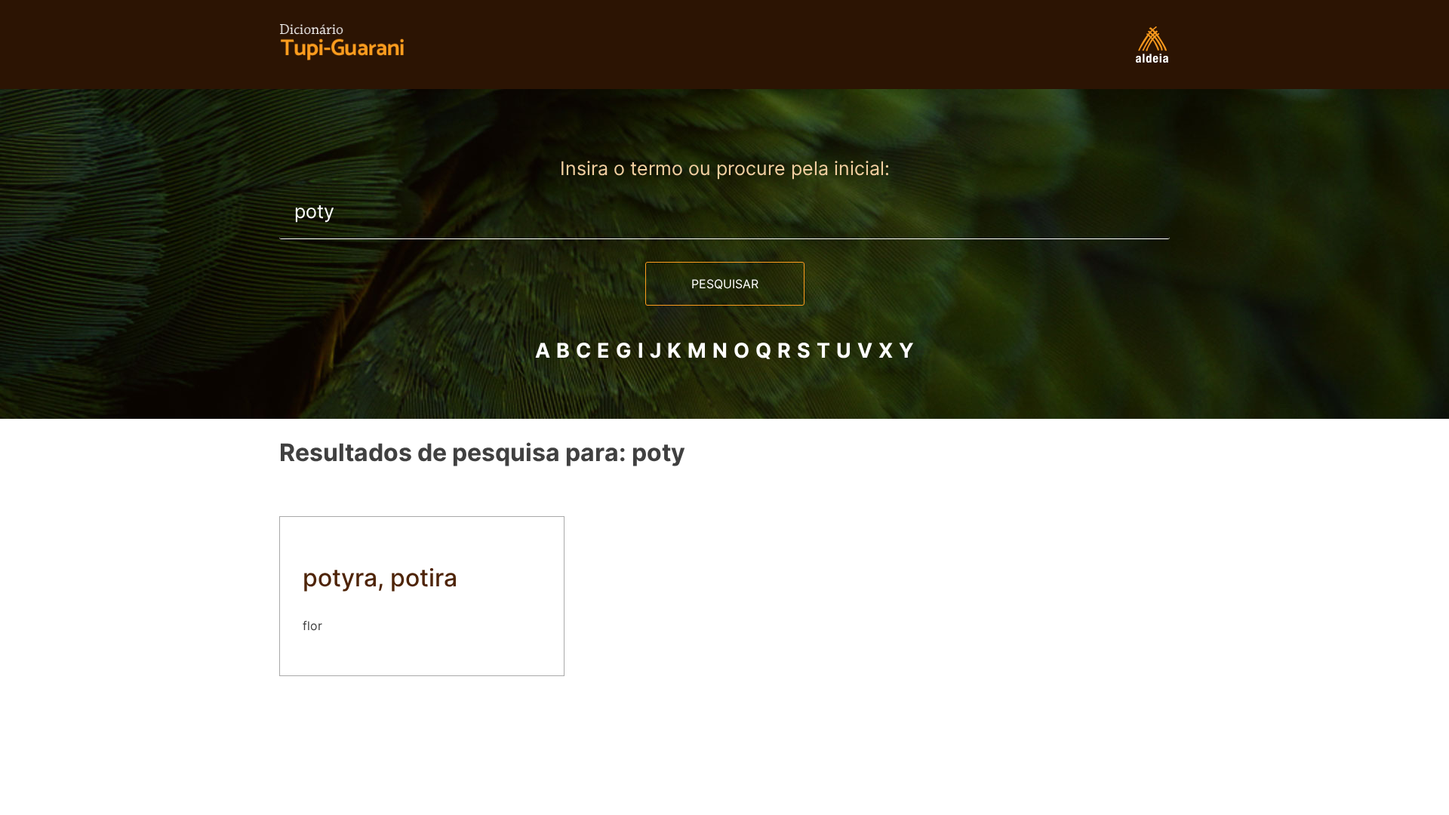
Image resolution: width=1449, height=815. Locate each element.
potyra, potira (380, 577)
